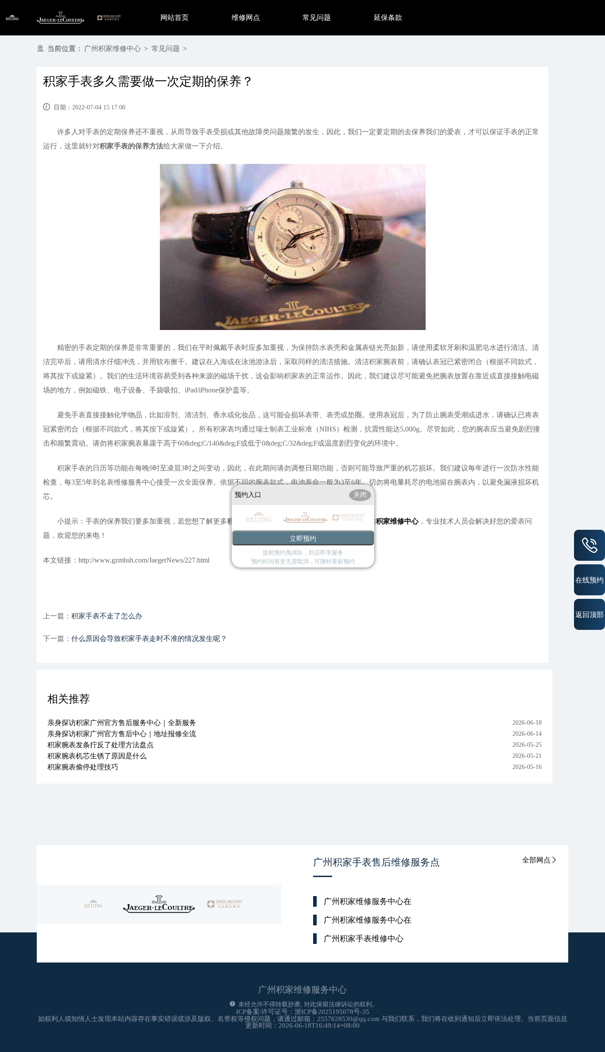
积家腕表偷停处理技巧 (82, 767)
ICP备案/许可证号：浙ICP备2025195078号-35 (302, 1011)
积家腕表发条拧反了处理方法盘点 (100, 745)
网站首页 (174, 17)
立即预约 (303, 538)
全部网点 (536, 860)
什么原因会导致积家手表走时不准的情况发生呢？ (149, 638)
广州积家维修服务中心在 (367, 901)
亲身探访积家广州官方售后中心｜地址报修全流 (121, 734)
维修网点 (246, 17)
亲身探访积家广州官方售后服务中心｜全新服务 (121, 722)
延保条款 (388, 17)
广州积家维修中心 (112, 48)
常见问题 (316, 17)
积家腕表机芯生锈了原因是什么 (97, 756)
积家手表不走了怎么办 (106, 616)
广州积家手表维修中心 (363, 938)
